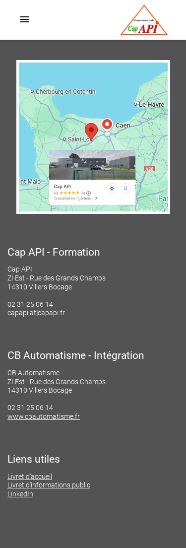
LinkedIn (20, 494)
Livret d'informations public (48, 485)
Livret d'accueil (29, 477)
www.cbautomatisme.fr (43, 416)
